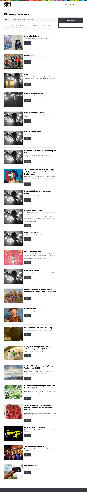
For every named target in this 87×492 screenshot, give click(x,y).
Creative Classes (23, 29)
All (6, 25)
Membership (34, 25)
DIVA (13, 25)
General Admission (22, 25)
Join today (30, 19)
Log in (18, 19)
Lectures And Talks (10, 29)
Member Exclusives (46, 25)
